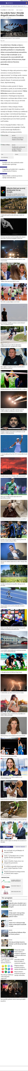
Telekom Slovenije (23, 0)
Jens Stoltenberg (4, 157)
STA (6, 17)
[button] (1, 3)
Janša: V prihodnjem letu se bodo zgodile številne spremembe (14, 856)
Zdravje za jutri (20, 6)
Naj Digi (14, 6)
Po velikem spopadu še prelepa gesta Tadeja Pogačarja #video (13, 867)
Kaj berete (6, 846)
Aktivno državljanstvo (6, 6)
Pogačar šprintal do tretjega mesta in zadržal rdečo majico (14, 872)
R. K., (5, 17)
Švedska (16, 154)
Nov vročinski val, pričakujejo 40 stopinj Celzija (14, 851)
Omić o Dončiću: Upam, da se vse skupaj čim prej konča (14, 862)
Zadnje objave (20, 846)
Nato (2, 154)
